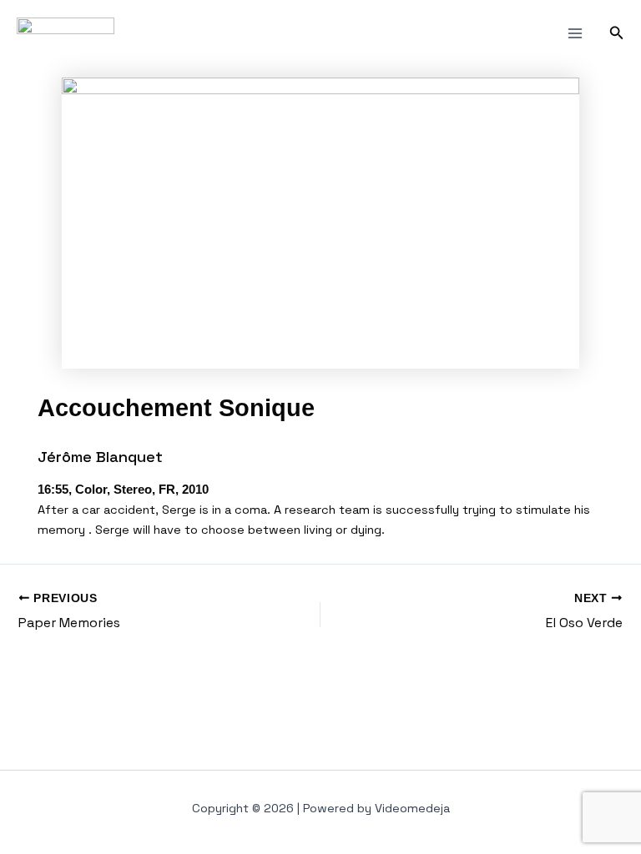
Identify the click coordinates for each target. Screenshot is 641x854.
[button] (616, 33)
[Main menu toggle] (575, 33)
